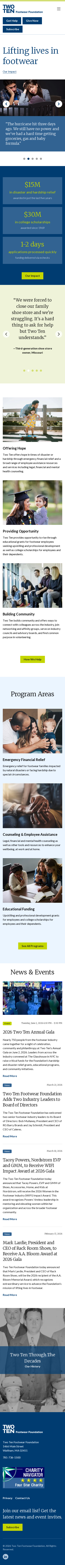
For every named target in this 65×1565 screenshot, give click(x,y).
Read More (10, 1075)
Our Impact (9, 71)
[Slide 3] (33, 159)
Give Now (32, 20)
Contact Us (22, 1498)
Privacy (7, 1498)
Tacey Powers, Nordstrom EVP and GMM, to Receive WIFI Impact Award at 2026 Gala (32, 1165)
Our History (32, 1366)
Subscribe (12, 29)
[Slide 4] (37, 159)
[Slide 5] (41, 159)
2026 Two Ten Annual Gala (28, 1032)
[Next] (58, 334)
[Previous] (6, 334)
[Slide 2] (28, 159)
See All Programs (33, 946)
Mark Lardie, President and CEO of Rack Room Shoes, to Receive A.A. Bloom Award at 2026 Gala (30, 1251)
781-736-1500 (11, 1457)
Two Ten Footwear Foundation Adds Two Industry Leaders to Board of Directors (32, 1099)
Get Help (12, 20)
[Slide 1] (24, 159)
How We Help (32, 659)
